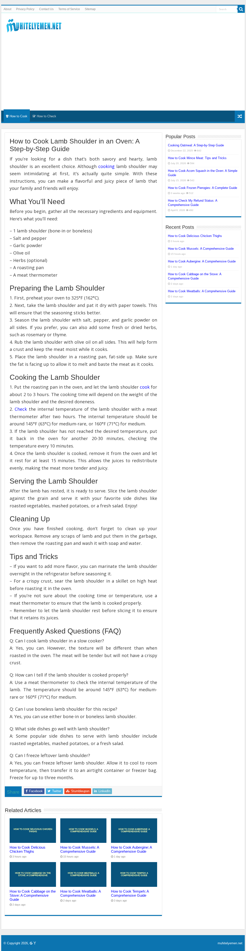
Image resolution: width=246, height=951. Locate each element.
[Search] (241, 9)
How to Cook (18, 116)
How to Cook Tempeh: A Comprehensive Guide (130, 893)
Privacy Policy (25, 9)
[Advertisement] (123, 69)
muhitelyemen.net (230, 943)
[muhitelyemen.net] (35, 25)
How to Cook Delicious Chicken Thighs (27, 849)
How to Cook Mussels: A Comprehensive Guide (79, 849)
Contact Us (46, 9)
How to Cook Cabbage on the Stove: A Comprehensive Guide (33, 895)
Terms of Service (69, 9)
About (7, 9)
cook (145, 387)
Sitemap (90, 9)
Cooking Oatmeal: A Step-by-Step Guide (196, 145)
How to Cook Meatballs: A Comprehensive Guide (80, 893)
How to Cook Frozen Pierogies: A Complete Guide (202, 188)
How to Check (46, 116)
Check (21, 409)
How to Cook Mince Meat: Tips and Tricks (197, 158)
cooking (106, 166)
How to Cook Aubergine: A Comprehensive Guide (131, 849)
